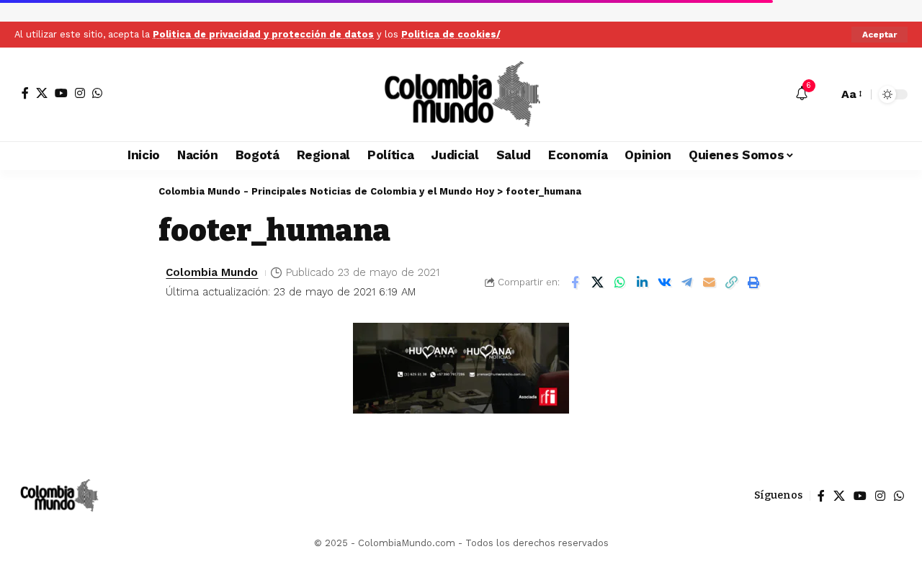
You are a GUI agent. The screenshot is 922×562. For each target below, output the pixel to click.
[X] (41, 93)
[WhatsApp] (97, 93)
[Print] (753, 282)
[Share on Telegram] (686, 282)
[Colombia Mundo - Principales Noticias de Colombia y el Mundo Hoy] (461, 94)
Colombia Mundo (212, 272)
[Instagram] (80, 93)
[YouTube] (61, 93)
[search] (823, 94)
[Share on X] (597, 282)
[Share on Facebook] (575, 282)
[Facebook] (25, 93)
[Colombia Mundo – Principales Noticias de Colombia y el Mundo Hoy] (58, 496)
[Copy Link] (731, 282)
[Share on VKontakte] (664, 282)
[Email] (709, 282)
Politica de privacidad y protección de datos (263, 34)
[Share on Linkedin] (642, 282)
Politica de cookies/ (451, 34)
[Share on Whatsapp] (619, 282)
